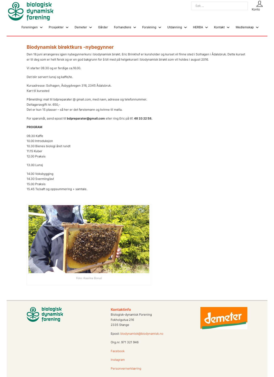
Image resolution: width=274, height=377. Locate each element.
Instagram (118, 360)
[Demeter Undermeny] (90, 27)
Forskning (149, 27)
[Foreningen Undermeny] (41, 27)
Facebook (118, 351)
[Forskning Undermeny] (159, 27)
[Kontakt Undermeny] (228, 27)
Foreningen (29, 27)
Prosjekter (56, 27)
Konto (256, 9)
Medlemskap (245, 27)
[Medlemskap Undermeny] (257, 27)
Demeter (81, 27)
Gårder (103, 27)
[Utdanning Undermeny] (185, 27)
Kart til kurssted (38, 91)
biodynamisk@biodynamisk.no (141, 333)
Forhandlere (122, 27)
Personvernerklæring (126, 368)
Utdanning (174, 27)
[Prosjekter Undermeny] (67, 27)
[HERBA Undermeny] (206, 27)
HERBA (198, 27)
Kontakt (219, 27)
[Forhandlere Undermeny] (134, 27)
